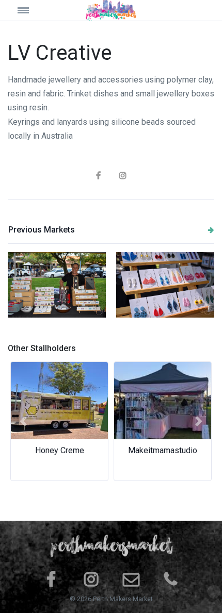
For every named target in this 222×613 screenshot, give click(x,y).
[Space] (111, 10)
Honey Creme (59, 450)
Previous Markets (41, 230)
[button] (23, 421)
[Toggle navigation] (33, 10)
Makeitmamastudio (162, 450)
